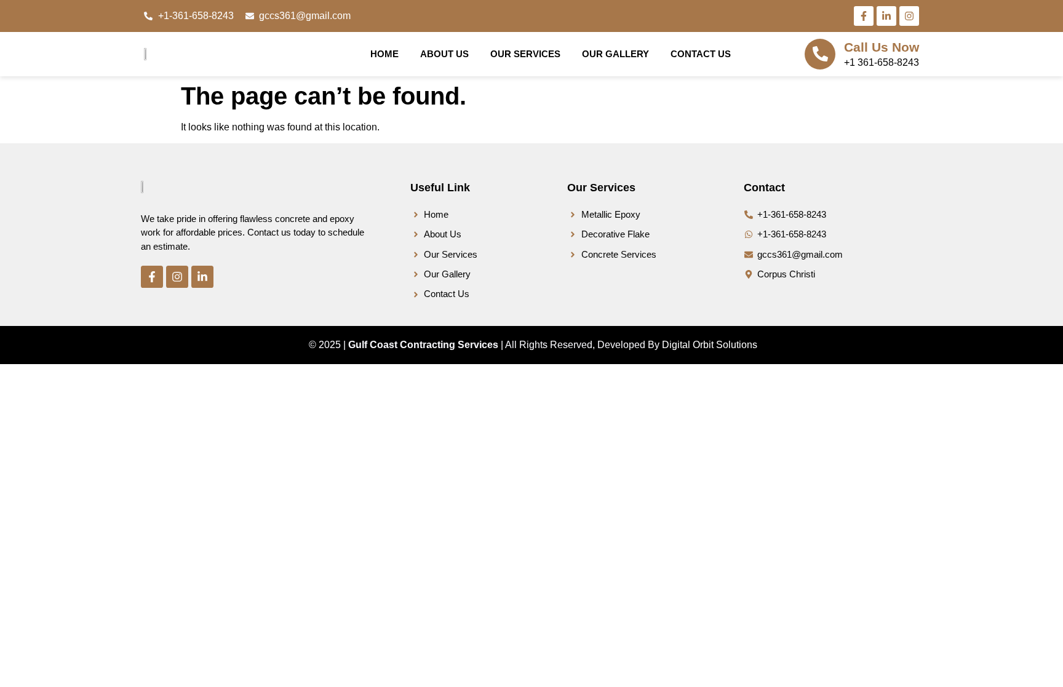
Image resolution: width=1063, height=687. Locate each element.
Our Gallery (615, 54)
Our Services (525, 54)
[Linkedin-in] (886, 16)
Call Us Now (881, 47)
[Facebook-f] (864, 16)
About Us (444, 54)
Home (384, 54)
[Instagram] (909, 16)
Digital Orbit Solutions (709, 345)
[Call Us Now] (820, 54)
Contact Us (701, 54)
